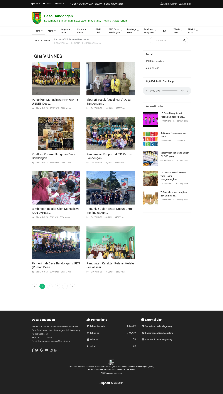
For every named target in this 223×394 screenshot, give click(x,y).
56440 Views (166, 141)
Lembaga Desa (131, 31)
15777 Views (166, 184)
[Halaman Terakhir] (72, 286)
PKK (164, 31)
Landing (186, 3)
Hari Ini (92, 346)
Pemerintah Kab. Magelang (158, 326)
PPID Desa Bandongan (114, 31)
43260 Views (166, 160)
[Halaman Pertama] (34, 286)
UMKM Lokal (98, 31)
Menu (50, 31)
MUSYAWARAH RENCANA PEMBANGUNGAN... (77, 44)
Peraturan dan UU (82, 31)
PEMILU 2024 (191, 31)
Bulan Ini (93, 339)
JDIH (36, 4)
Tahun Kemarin (97, 326)
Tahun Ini (94, 332)
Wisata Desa (177, 31)
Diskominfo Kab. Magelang (158, 339)
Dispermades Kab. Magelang (159, 333)
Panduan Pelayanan (149, 31)
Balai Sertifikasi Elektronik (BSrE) (104, 367)
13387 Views (166, 200)
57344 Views (166, 121)
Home (37, 31)
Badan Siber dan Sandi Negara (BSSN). (138, 367)
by (33, 108)
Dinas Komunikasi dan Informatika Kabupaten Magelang (111, 369)
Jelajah (48, 4)
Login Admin (170, 3)
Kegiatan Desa (65, 31)
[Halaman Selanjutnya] (65, 286)
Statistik (59, 4)
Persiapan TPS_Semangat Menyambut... (72, 40)
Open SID (118, 383)
